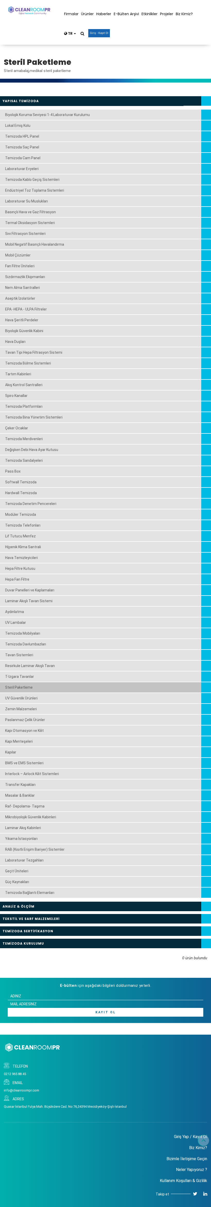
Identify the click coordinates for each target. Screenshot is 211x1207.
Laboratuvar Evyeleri (22, 169)
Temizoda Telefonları (22, 525)
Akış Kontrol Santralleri (23, 385)
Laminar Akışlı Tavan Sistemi (28, 601)
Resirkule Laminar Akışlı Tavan (30, 666)
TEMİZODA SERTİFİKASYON (28, 931)
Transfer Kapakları (20, 785)
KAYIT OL (105, 1012)
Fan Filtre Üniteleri (19, 266)
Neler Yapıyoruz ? (191, 1169)
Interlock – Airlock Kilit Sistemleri (32, 774)
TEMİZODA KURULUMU (23, 943)
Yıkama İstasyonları (21, 839)
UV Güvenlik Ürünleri (21, 698)
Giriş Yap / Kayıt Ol (190, 1136)
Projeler (166, 13)
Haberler (103, 13)
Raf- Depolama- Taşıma (25, 806)
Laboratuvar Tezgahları (24, 860)
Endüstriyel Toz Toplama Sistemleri (34, 190)
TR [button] (70, 33)
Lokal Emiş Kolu (17, 125)
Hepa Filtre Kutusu (20, 568)
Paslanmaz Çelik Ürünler (25, 720)
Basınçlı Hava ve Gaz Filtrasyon (30, 212)
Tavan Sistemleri (19, 655)
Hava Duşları (15, 342)
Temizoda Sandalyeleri (24, 460)
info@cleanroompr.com (21, 1090)
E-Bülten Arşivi (126, 13)
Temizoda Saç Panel (22, 147)
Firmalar (71, 13)
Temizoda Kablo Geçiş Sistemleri (32, 179)
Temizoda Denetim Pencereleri (30, 504)
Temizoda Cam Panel (22, 158)
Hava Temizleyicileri (21, 558)
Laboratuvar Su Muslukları (26, 201)
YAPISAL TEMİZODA (21, 101)
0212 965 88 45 (15, 1074)
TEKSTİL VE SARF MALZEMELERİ (31, 919)
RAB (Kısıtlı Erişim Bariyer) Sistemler (35, 849)
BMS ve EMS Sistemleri (24, 763)
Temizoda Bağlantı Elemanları (29, 893)
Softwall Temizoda (21, 482)
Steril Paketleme (19, 687)
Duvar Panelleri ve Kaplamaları (29, 590)
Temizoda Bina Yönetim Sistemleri (34, 417)
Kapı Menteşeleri (19, 741)
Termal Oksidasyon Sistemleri (30, 223)
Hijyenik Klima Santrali (23, 547)
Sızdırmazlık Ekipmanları (25, 277)
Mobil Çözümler (18, 255)
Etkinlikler (149, 13)
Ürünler (87, 13)
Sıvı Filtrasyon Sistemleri (25, 234)
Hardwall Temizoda (21, 493)
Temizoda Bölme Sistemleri (28, 363)
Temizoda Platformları (23, 406)
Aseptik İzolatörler (20, 298)
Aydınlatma (14, 612)
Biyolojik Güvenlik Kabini (24, 331)
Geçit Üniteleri (16, 871)
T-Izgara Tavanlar (19, 676)
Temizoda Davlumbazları (25, 644)
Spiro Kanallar (16, 396)
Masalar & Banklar (20, 795)
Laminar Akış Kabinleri (23, 828)
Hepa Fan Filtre (17, 579)
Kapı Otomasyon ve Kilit (24, 731)
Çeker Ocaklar (16, 428)
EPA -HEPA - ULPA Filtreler (26, 309)
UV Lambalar (15, 622)
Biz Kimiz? (184, 13)
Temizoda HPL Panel (22, 136)
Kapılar (10, 752)
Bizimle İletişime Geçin (186, 1158)
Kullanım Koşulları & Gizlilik (183, 1180)
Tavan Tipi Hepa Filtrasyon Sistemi (33, 352)
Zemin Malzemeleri (21, 709)
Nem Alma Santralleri (22, 288)
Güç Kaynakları (17, 882)
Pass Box (13, 471)
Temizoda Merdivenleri (24, 439)
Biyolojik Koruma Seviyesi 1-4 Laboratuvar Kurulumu (47, 115)
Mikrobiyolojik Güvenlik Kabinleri (30, 817)
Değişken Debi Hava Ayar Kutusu (31, 450)
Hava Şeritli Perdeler (21, 320)
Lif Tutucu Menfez (20, 536)
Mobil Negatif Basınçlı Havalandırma (34, 244)
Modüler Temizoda (20, 514)
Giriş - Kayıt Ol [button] (99, 33)
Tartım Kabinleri (18, 374)
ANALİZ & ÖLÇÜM (18, 906)
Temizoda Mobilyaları (22, 633)
